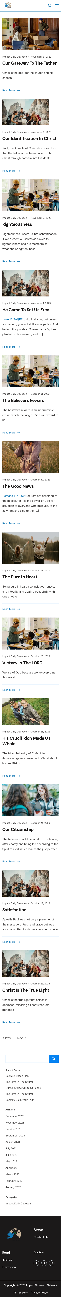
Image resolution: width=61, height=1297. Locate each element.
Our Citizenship (17, 829)
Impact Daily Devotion (14, 56)
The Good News (18, 486)
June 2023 (11, 1155)
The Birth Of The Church (19, 1081)
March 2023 (12, 1174)
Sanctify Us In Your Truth (19, 1099)
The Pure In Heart (19, 577)
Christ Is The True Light (25, 990)
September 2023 (15, 1135)
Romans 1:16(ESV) (14, 496)
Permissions (20, 1292)
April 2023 (11, 1167)
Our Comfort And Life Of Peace (23, 1087)
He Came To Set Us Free (25, 310)
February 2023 (13, 1180)
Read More (8, 90)
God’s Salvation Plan (17, 1075)
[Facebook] (36, 1263)
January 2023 (13, 1187)
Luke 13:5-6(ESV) (13, 319)
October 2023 (13, 1129)
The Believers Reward (23, 400)
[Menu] (57, 5)
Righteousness (17, 224)
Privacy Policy (39, 1292)
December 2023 (14, 1116)
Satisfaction (14, 910)
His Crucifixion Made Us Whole (26, 741)
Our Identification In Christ (29, 138)
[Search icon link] (50, 6)
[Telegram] (44, 1263)
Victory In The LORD (22, 663)
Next (20, 1038)
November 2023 (14, 1122)
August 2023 (12, 1142)
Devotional (9, 1267)
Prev (8, 1038)
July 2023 (11, 1148)
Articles (7, 1260)
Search (54, 1059)
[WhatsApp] (51, 1263)
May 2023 (11, 1161)
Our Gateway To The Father (29, 63)
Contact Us (41, 1237)
